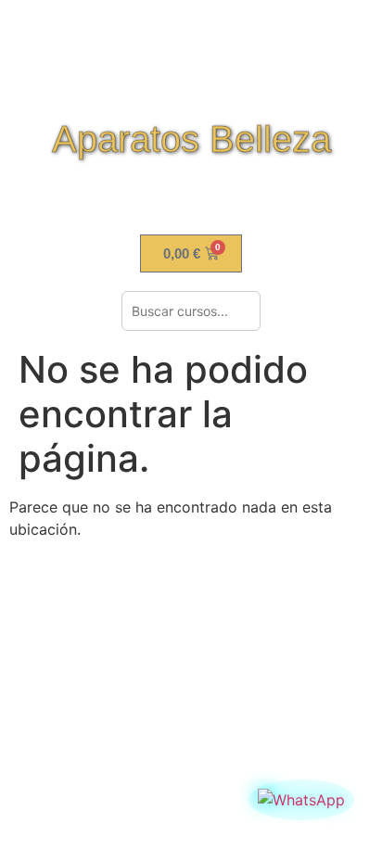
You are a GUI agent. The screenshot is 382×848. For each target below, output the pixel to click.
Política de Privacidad (191, 612)
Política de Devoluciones (191, 579)
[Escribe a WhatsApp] (301, 799)
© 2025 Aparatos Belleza (191, 682)
